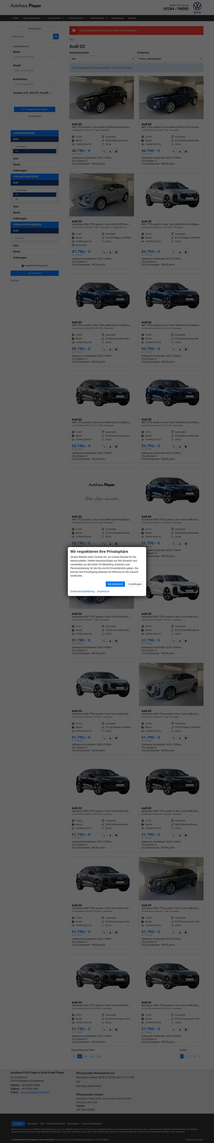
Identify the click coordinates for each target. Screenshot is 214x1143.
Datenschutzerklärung (82, 591)
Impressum (103, 591)
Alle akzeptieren (115, 584)
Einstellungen (135, 584)
